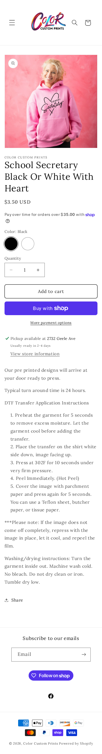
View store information (35, 353)
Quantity (13, 258)
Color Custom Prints (40, 743)
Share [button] (17, 600)
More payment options (51, 322)
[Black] (11, 243)
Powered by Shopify (76, 743)
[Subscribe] (83, 655)
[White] (27, 243)
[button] (11, 22)
